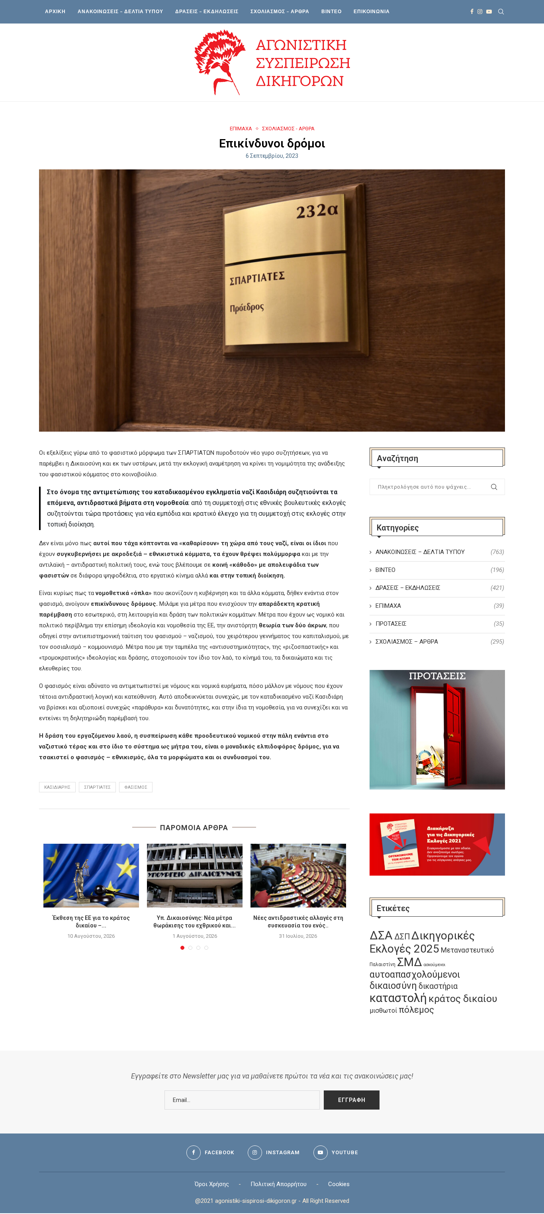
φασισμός (135, 787)
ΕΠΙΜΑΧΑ (241, 129)
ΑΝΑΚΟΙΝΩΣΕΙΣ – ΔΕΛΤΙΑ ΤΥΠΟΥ (120, 11)
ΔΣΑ (381, 935)
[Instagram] (479, 11)
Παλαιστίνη (382, 964)
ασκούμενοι (434, 964)
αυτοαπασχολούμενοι (415, 974)
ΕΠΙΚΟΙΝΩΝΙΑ (372, 11)
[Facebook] (472, 11)
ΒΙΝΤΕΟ (331, 11)
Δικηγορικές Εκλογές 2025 (422, 942)
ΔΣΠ (402, 936)
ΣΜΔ (409, 962)
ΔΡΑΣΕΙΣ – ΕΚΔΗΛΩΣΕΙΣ (207, 11)
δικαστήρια (438, 986)
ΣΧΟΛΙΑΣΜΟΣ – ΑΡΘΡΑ (279, 11)
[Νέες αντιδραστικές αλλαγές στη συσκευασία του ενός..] (298, 876)
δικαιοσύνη (393, 985)
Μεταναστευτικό (467, 950)
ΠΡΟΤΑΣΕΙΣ (440, 623)
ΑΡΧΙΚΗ (55, 11)
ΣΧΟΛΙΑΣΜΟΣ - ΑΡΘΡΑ (288, 129)
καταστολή (398, 998)
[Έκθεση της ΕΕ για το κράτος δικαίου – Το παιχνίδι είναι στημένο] (91, 876)
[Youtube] (489, 11)
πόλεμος (416, 1010)
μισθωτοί (383, 1010)
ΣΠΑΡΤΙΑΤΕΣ (97, 787)
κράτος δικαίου (463, 998)
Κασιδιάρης (57, 787)
